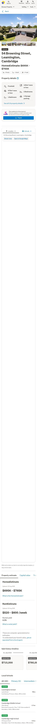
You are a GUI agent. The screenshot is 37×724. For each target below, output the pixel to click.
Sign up (28, 3)
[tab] (11, 131)
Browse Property (7, 7)
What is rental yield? (9, 624)
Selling (24, 7)
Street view (8, 139)
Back (7, 11)
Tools (32, 7)
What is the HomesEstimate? (12, 596)
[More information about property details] (18, 78)
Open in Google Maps (21, 139)
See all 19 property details (13, 103)
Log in (33, 3)
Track (20, 118)
